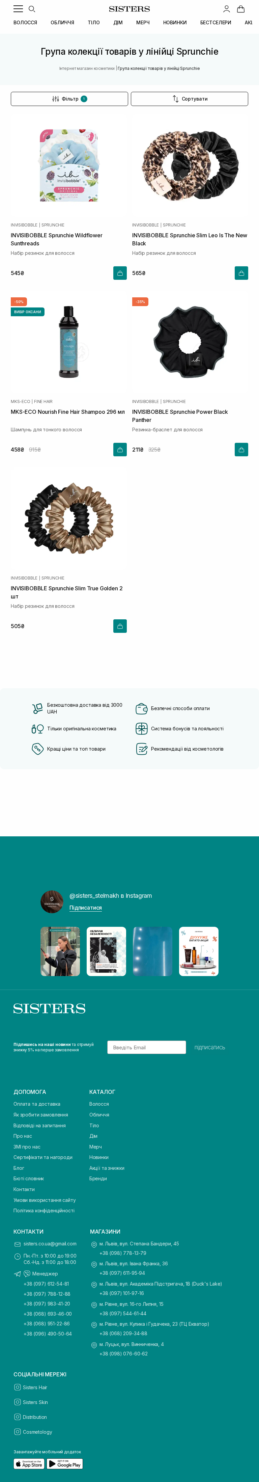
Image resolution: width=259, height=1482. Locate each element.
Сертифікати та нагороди (43, 1157)
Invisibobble (24, 225)
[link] (241, 9)
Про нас (22, 1136)
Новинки (99, 1157)
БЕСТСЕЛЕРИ (216, 22)
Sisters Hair (35, 1387)
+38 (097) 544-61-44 (122, 1313)
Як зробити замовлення (40, 1114)
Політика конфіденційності (44, 1210)
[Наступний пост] (207, 951)
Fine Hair (43, 401)
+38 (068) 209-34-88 (123, 1333)
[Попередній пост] (52, 951)
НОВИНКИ (175, 22)
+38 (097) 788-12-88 (47, 1294)
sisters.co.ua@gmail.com (50, 1243)
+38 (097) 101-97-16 (121, 1293)
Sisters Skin (35, 1402)
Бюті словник (28, 1178)
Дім (93, 1136)
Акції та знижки (106, 1168)
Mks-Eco (20, 401)
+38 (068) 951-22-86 (47, 1323)
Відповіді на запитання (39, 1125)
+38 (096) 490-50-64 (48, 1334)
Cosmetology (37, 1432)
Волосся (99, 1104)
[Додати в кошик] (120, 273)
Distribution (35, 1417)
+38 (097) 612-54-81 (46, 1284)
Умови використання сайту (44, 1200)
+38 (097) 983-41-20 (47, 1303)
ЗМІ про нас (26, 1147)
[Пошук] (31, 9)
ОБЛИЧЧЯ (62, 22)
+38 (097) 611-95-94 (122, 1273)
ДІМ (118, 22)
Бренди (98, 1178)
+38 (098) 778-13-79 (122, 1253)
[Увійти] (226, 9)
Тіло (94, 1125)
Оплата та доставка (36, 1104)
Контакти (24, 1189)
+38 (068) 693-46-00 (48, 1314)
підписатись (210, 1047)
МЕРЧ (142, 22)
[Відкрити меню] (18, 9)
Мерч (95, 1147)
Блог (18, 1168)
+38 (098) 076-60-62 (123, 1353)
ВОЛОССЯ (25, 22)
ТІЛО (93, 22)
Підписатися (85, 907)
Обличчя (99, 1114)
